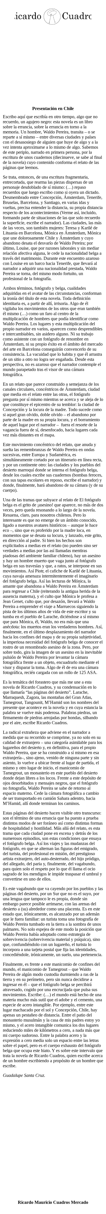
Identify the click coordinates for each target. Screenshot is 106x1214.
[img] (53, 16)
